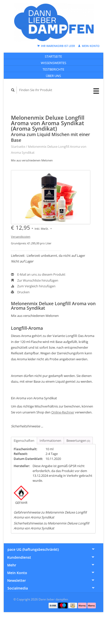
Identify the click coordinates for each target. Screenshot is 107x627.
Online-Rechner (62, 412)
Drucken (23, 292)
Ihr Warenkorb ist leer (58, 46)
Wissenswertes (53, 63)
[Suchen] (13, 90)
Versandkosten (20, 236)
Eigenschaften (24, 440)
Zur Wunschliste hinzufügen (37, 280)
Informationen (50, 440)
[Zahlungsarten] (53, 605)
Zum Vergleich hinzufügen (35, 286)
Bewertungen (78, 440)
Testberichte (53, 69)
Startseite (53, 56)
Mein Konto (90, 46)
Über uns (53, 76)
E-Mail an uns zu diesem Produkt (40, 274)
